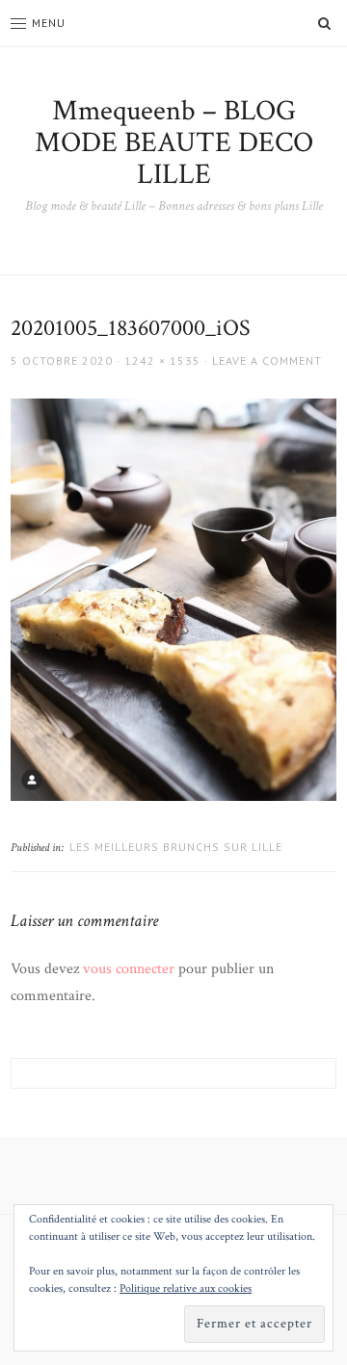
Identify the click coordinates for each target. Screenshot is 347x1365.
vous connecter (128, 969)
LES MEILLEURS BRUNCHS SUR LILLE (175, 846)
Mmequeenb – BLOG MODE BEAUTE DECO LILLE (174, 142)
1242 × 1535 (162, 360)
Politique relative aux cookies (186, 1288)
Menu (49, 22)
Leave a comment (267, 360)
